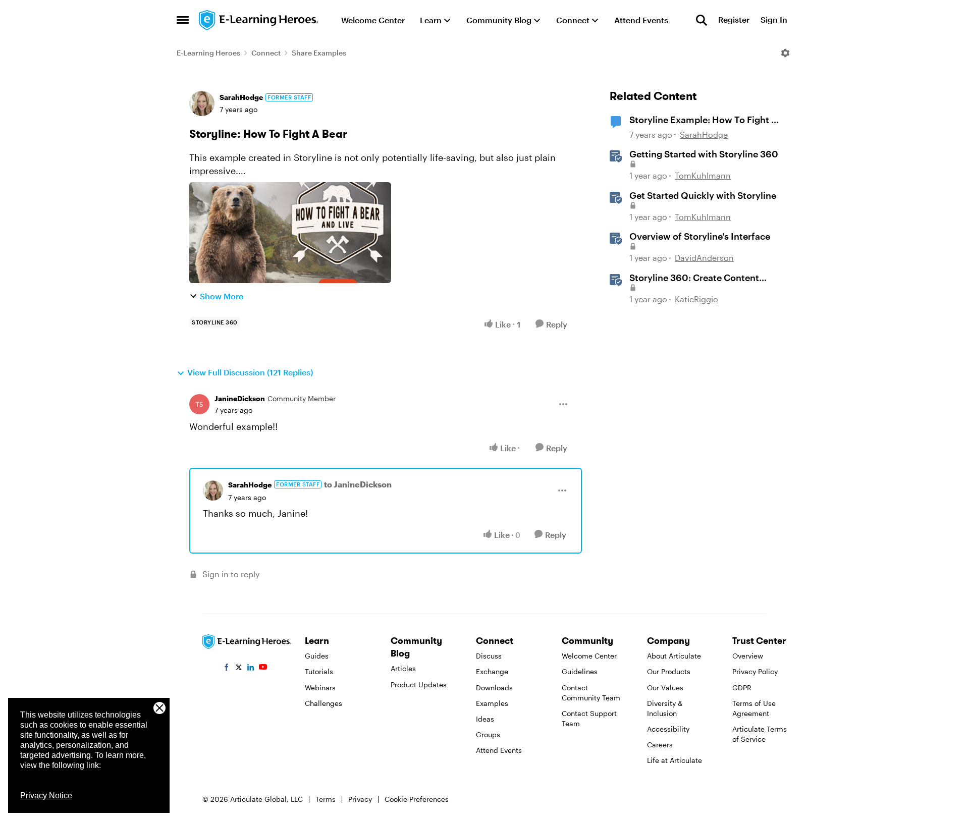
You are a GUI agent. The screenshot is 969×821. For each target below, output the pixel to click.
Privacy (360, 799)
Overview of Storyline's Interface (699, 236)
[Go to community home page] (259, 20)
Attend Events (499, 750)
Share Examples (319, 52)
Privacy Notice (46, 795)
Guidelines (580, 671)
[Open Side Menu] (183, 20)
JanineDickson (239, 398)
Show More (221, 296)
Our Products (668, 671)
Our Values (665, 687)
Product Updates (419, 684)
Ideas (485, 719)
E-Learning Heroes (208, 52)
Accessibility (668, 729)
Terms (325, 799)
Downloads (494, 687)
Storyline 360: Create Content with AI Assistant (694, 278)
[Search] (701, 20)
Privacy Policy (755, 671)
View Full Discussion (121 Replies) (250, 372)
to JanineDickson (358, 484)
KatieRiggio (696, 299)
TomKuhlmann (703, 175)
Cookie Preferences (417, 799)
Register (733, 20)
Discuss (489, 655)
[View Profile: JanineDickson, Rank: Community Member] (199, 404)
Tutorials (319, 671)
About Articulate (674, 655)
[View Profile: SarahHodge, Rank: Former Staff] (201, 103)
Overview (747, 655)
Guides (317, 655)
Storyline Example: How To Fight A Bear (703, 120)
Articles (403, 668)
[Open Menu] (785, 53)
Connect (266, 52)
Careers (660, 744)
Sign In (774, 20)
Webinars (320, 687)
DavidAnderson (704, 257)
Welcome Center (589, 655)
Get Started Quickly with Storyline (702, 195)
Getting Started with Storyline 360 (703, 153)
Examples (492, 703)
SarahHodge (241, 97)
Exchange (492, 671)
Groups (488, 734)
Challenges (323, 703)
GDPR (741, 687)
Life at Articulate (674, 760)
